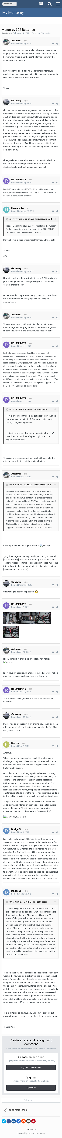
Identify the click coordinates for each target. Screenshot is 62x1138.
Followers (28, 1100)
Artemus (8, 33)
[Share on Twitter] (4, 1121)
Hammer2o (17, 208)
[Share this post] (57, 43)
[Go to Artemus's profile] (6, 42)
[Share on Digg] (13, 1121)
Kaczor (15, 743)
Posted (22, 43)
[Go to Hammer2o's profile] (6, 210)
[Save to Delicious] (18, 1121)
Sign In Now (31, 1088)
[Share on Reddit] (23, 1121)
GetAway (16, 100)
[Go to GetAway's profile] (6, 102)
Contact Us (31, 1129)
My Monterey (13, 12)
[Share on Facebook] (9, 1121)
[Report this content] (53, 43)
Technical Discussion (41, 33)
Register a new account (31, 1067)
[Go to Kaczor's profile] (6, 744)
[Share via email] (28, 1121)
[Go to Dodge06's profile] (6, 831)
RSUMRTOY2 (18, 179)
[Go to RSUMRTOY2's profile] (6, 181)
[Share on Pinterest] (33, 1121)
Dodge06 (16, 829)
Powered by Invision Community (31, 1133)
